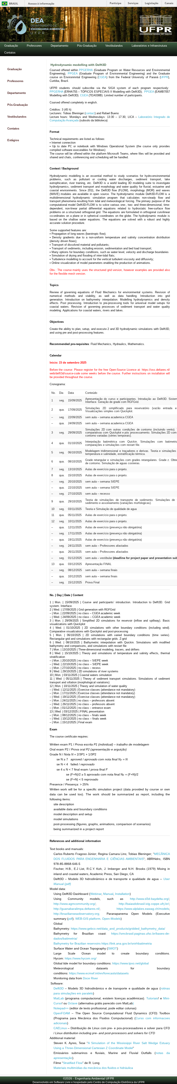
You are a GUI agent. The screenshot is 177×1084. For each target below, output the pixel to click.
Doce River (90, 978)
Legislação (151, 3)
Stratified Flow (72, 1063)
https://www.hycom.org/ (80, 958)
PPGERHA (86, 70)
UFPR (164, 77)
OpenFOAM (62, 1013)
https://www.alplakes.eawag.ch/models (143, 908)
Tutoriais (152, 998)
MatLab (59, 998)
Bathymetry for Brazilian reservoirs (77, 943)
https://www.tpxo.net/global (130, 963)
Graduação (11, 45)
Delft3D (59, 988)
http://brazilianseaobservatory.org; (78, 913)
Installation (122, 894)
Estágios (13, 140)
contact (90, 113)
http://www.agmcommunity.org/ (74, 903)
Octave (72, 1003)
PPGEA (72, 73)
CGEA (102, 77)
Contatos (10, 52)
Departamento (59, 45)
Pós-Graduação (86, 45)
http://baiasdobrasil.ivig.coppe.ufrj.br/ (144, 903)
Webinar (95, 894)
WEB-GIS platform (87, 918)
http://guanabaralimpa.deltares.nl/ (77, 908)
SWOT (112, 948)
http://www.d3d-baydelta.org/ (149, 898)
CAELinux (60, 1028)
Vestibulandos (114, 45)
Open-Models (111, 918)
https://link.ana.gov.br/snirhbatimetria (126, 943)
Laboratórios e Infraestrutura (149, 45)
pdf (70, 918)
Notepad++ (61, 1008)
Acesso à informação (41, 3)
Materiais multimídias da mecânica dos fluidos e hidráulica (93, 1068)
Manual (108, 894)
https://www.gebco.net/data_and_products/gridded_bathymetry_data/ (118, 928)
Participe (115, 3)
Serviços (133, 3)
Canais (169, 3)
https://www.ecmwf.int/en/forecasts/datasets (99, 973)
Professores (34, 45)
